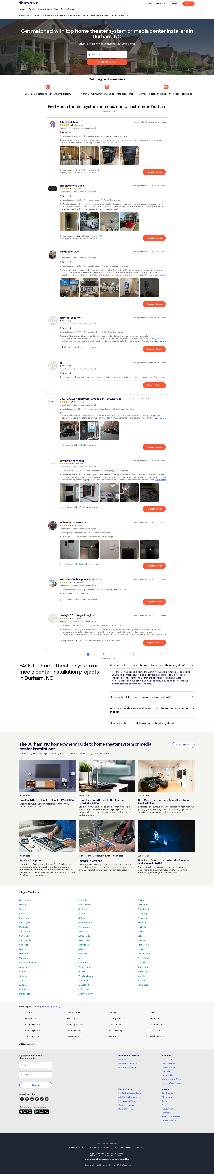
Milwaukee (143, 985)
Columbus (83, 989)
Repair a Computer (30, 860)
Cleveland (83, 985)
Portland (142, 900)
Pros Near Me (167, 1075)
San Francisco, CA (76, 1036)
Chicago (23, 989)
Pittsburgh (143, 913)
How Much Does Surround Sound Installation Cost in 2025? (164, 802)
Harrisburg (143, 904)
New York (83, 953)
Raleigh (82, 971)
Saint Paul (83, 931)
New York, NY (157, 1024)
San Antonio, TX (158, 1030)
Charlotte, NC (74, 1012)
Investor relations (168, 1109)
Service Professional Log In (129, 1093)
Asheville (82, 958)
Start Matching (107, 62)
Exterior (32, 9)
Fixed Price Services (127, 1067)
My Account (166, 1059)
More (56, 9)
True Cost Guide (168, 1063)
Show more (161, 275)
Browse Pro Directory (127, 1063)
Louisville (83, 900)
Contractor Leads (126, 1105)
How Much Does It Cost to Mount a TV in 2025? (46, 800)
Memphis (142, 922)
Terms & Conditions (122, 1159)
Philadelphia (144, 909)
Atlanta (23, 985)
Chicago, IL (114, 1012)
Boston (82, 913)
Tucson (22, 909)
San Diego (24, 936)
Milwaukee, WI (32, 1024)
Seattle (141, 976)
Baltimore (83, 909)
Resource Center (168, 1067)
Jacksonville (25, 967)
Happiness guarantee (170, 1117)
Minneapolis (84, 927)
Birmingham (25, 900)
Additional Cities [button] (26, 1044)
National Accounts (126, 1109)
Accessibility (119, 1154)
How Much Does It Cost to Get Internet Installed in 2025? (102, 802)
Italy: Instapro (107, 1147)
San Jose (23, 945)
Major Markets (29, 892)
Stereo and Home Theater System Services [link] (61, 15)
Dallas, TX (155, 1012)
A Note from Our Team (171, 1079)
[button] (69, 155)
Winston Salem (86, 976)
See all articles (183, 745)
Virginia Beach (145, 971)
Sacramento (25, 931)
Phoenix (23, 904)
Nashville (142, 927)
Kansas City (84, 936)
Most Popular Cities (29, 1006)
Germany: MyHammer (92, 1147)
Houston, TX (73, 1018)
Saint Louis (83, 940)
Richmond (143, 967)
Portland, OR (73, 1030)
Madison (142, 980)
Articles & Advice (68, 9)
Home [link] (22, 15)
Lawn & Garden (45, 9)
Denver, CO (31, 1018)
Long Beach (25, 918)
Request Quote (154, 172)
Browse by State (50, 1006)
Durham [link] (36, 15)
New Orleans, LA (116, 1024)
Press (163, 1105)
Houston (142, 949)
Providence (143, 918)
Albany (81, 949)
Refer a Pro (166, 1071)
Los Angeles (25, 922)
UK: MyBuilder (139, 1147)
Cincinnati (83, 980)
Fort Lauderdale (27, 962)
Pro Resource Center (127, 1101)
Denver (23, 949)
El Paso (141, 940)
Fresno (22, 913)
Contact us (166, 1113)
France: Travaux (75, 1147)
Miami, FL (155, 1018)
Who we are (166, 1097)
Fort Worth (143, 945)
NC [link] (28, 15)
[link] (107, 125)
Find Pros (122, 1059)
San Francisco (26, 940)
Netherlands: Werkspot (123, 1147)
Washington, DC (158, 1036)
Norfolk (141, 962)
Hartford (23, 953)
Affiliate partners (168, 1121)
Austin (141, 931)
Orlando (23, 976)
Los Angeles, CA (116, 1018)
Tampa (22, 980)
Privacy (92, 1154)
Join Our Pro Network (127, 1097)
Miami (22, 971)
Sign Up (188, 3)
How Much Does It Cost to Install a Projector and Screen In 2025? (164, 862)
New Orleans (85, 904)
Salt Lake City (144, 958)
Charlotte (83, 962)
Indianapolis (25, 994)
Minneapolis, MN (75, 1024)
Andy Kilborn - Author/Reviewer (94, 856)
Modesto (23, 927)
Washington (25, 958)
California (100, 1154)
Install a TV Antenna (90, 860)
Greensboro (84, 967)
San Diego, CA (32, 1036)
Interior (23, 9)
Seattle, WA (114, 1036)
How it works (167, 1093)
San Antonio (144, 953)
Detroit (82, 918)
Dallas (141, 936)
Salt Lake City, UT (117, 1030)
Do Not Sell (109, 1154)
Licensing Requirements (171, 1083)
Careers (164, 1101)
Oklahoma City (85, 994)
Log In (175, 3)
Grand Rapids (85, 922)
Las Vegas (83, 945)
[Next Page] (133, 654)
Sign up (36, 1085)
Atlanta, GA (31, 1012)
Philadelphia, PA (33, 1030)
